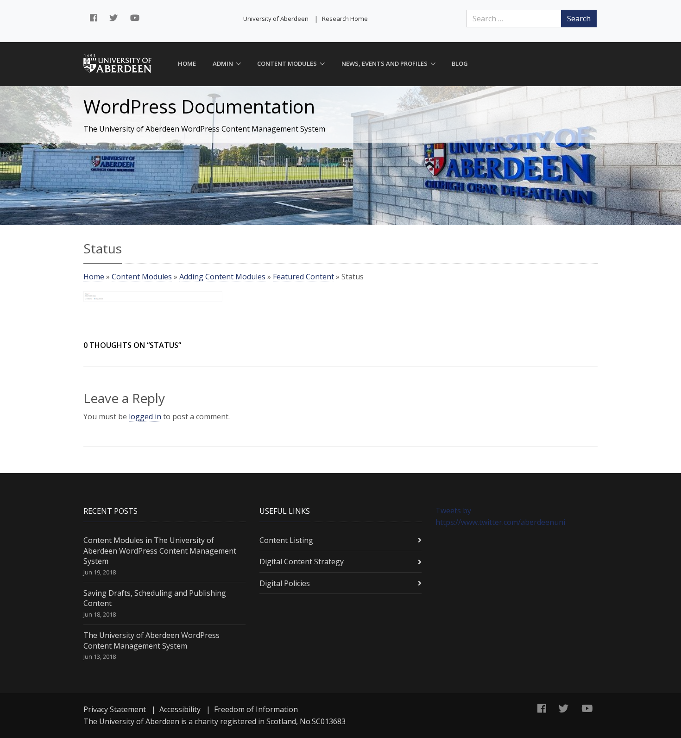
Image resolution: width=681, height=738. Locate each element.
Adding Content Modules (222, 276)
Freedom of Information (256, 709)
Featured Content (303, 276)
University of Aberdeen (276, 18)
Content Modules (287, 63)
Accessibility (180, 709)
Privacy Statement (114, 709)
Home (187, 63)
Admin (223, 63)
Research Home (345, 18)
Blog (460, 63)
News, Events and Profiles (384, 63)
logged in (145, 416)
